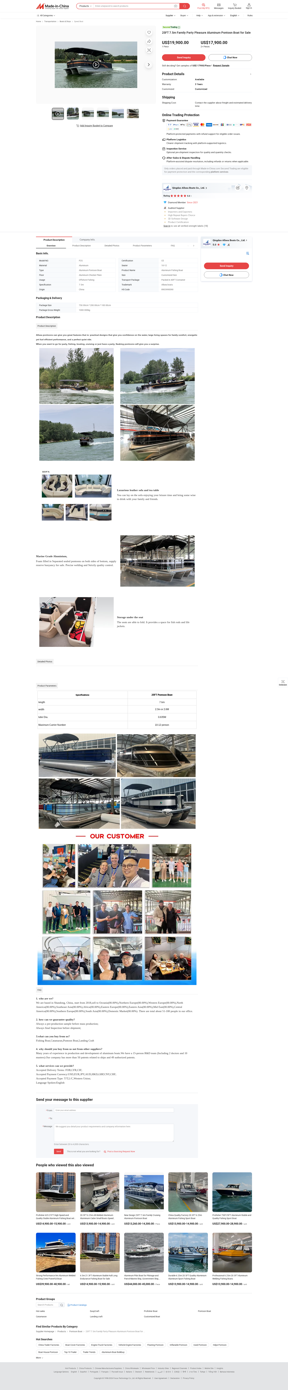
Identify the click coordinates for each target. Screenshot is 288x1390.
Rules (250, 15)
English (74, 1371)
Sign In (167, 225)
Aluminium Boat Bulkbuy (113, 1352)
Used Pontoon (200, 1344)
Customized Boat (152, 1316)
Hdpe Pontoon (219, 1344)
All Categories (46, 15)
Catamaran (41, 1316)
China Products (85, 1368)
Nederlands (149, 1371)
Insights (220, 1368)
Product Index (195, 1368)
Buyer (183, 15)
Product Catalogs (78, 1304)
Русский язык (117, 1371)
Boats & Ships (65, 21)
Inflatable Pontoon (178, 1344)
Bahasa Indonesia (227, 1371)
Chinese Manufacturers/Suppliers (108, 1368)
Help (198, 15)
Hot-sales (40, 1311)
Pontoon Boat (204, 1311)
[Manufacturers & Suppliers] (52, 6)
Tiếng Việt (212, 1371)
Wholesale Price (148, 1368)
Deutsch (138, 1371)
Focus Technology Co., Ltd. (124, 1378)
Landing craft (96, 1316)
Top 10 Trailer (70, 1352)
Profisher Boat (151, 1311)
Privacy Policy (188, 1378)
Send (58, 1151)
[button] (188, 245)
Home (38, 21)
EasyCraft (94, 1311)
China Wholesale (132, 1368)
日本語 (177, 1371)
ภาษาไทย (193, 1371)
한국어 (168, 1371)
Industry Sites (163, 1368)
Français (104, 1371)
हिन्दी (184, 1371)
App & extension (215, 15)
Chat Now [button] (232, 57)
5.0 (215, 244)
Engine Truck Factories (101, 1344)
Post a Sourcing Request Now (119, 1151)
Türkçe (202, 1371)
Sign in (249, 7)
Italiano (129, 1371)
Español (83, 1371)
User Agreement (160, 1378)
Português (94, 1371)
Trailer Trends (89, 1352)
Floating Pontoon (155, 1344)
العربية (160, 1371)
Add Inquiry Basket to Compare (96, 125)
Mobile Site (209, 1368)
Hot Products (70, 1368)
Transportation (50, 21)
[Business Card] (247, 253)
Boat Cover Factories (75, 1344)
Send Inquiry (184, 57)
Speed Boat (78, 21)
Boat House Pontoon (48, 1352)
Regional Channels (179, 1368)
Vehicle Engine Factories (129, 1344)
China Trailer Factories (48, 1344)
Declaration (175, 1378)
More (38, 1357)
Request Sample (221, 65)
